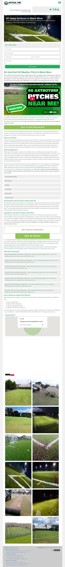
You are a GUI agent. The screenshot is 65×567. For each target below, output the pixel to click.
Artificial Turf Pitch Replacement (52, 547)
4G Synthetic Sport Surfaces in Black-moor (17, 558)
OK (42, 325)
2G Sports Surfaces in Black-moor (14, 555)
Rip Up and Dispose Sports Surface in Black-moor (18, 550)
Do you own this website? (25, 324)
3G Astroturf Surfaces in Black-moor (15, 557)
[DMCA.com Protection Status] (55, 550)
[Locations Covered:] (4, 2)
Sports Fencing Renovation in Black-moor (16, 565)
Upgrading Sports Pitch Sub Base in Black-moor (18, 563)
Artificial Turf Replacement (11, 547)
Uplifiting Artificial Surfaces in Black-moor (16, 552)
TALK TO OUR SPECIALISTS (32, 127)
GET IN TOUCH (32, 236)
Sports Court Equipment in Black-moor (15, 562)
